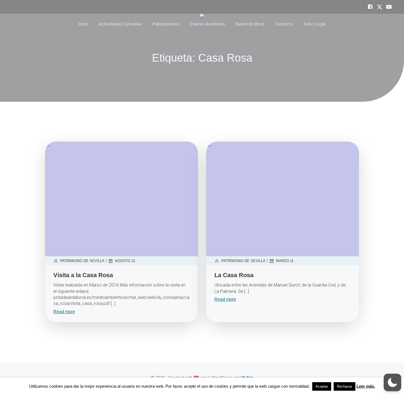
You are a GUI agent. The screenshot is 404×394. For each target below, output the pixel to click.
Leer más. (365, 386)
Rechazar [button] (344, 386)
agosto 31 (125, 261)
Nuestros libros (250, 24)
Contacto (284, 24)
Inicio (83, 24)
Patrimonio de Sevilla (82, 261)
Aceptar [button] (322, 386)
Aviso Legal (314, 24)
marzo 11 (285, 261)
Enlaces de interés (207, 24)
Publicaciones (165, 24)
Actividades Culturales (120, 24)
